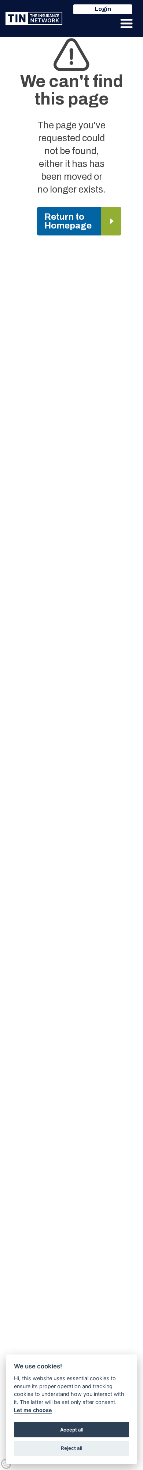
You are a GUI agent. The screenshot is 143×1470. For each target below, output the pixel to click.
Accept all (71, 1430)
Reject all (71, 1448)
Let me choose (33, 1410)
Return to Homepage (68, 221)
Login (103, 9)
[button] (126, 23)
